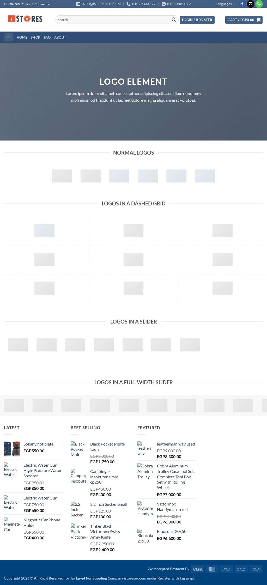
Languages (224, 4)
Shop (35, 37)
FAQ (47, 37)
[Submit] (173, 19)
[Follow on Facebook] (242, 4)
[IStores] (25, 20)
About (60, 37)
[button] (197, 20)
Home (22, 37)
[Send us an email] (250, 4)
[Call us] (259, 4)
